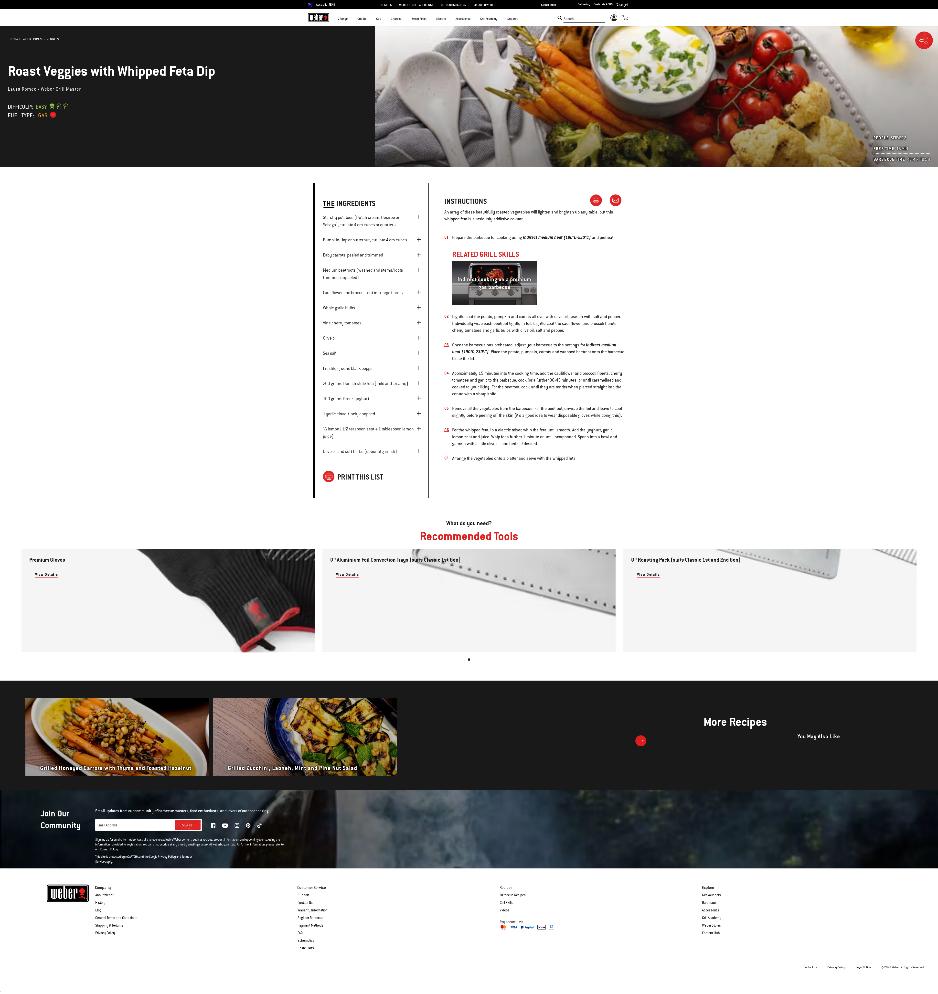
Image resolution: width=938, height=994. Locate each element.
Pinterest (248, 825)
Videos (504, 910)
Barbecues (709, 902)
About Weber (104, 895)
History (100, 902)
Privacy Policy (109, 849)
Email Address (107, 825)
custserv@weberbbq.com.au (217, 844)
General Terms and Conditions (116, 918)
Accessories (710, 910)
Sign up (187, 825)
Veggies (53, 39)
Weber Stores (711, 925)
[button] (350, 18)
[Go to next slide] (640, 740)
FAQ (300, 933)
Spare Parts (306, 948)
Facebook (213, 825)
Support (303, 895)
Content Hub (711, 933)
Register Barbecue (310, 918)
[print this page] (598, 200)
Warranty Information (313, 910)
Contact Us (305, 902)
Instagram (237, 825)
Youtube (225, 825)
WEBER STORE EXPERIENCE (416, 5)
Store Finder (548, 5)
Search (569, 19)
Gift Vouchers (711, 895)
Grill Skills (506, 902)
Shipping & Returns (109, 925)
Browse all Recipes (26, 39)
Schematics (306, 940)
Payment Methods (310, 925)
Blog (98, 910)
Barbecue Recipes (513, 895)
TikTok (259, 825)
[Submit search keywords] (560, 18)
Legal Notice (863, 967)
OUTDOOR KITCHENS (453, 5)
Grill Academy (711, 918)
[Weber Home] (318, 17)
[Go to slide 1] (469, 659)
